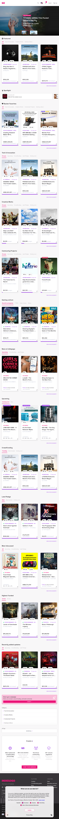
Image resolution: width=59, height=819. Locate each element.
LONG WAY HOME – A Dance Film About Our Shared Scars (9, 429)
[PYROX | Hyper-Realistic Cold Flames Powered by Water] (49, 53)
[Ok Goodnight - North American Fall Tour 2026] (49, 217)
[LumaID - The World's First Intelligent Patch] (29, 364)
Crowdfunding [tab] (17, 156)
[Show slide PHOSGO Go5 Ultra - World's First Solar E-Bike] (33, 32)
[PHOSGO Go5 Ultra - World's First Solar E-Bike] (29, 53)
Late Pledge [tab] (26, 156)
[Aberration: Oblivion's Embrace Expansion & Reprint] (10, 315)
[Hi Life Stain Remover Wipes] (29, 414)
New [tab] (12, 402)
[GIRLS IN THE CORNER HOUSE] (10, 364)
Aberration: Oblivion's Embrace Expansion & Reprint (10, 331)
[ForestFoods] (49, 266)
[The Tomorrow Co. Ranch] (10, 266)
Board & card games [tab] (7, 303)
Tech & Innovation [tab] (9, 41)
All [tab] (3, 41)
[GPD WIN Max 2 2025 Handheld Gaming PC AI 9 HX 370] (29, 119)
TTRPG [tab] (16, 303)
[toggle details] (18, 82)
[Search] (38, 3)
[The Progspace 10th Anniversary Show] (49, 512)
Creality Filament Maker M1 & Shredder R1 (9, 134)
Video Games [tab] (23, 303)
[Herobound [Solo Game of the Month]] (49, 315)
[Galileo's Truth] (29, 512)
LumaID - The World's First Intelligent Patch (28, 380)
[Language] (42, 3)
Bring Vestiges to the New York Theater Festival (48, 380)
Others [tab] (29, 303)
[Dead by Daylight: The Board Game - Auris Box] (29, 315)
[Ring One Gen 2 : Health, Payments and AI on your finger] (10, 53)
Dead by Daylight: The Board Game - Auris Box (29, 331)
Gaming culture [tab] (40, 107)
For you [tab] (4, 156)
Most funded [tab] (11, 451)
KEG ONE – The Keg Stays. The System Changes (48, 429)
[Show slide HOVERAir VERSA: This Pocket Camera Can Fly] (25, 32)
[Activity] (45, 3)
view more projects (51, 85)
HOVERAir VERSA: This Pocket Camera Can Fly (10, 183)
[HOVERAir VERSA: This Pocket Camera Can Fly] (10, 168)
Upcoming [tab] (10, 156)
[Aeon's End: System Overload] (10, 512)
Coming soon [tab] (5, 402)
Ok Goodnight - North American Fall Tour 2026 (48, 232)
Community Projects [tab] (30, 107)
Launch (29, 701)
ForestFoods (46, 280)
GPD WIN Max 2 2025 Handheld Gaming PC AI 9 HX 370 (29, 134)
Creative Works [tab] (19, 41)
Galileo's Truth (27, 526)
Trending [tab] (4, 451)
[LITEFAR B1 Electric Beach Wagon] (49, 168)
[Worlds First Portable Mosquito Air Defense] (49, 119)
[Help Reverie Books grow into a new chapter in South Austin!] (29, 266)
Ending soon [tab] (33, 156)
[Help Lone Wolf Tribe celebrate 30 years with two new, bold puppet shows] (10, 217)
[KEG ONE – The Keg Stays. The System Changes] (49, 414)
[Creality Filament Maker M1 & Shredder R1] (10, 119)
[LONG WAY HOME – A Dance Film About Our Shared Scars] (10, 414)
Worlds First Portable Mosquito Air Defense (48, 134)
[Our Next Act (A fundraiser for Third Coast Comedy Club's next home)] (29, 217)
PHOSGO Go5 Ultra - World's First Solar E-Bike (29, 68)
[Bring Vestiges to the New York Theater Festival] (49, 364)
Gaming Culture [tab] (28, 41)
